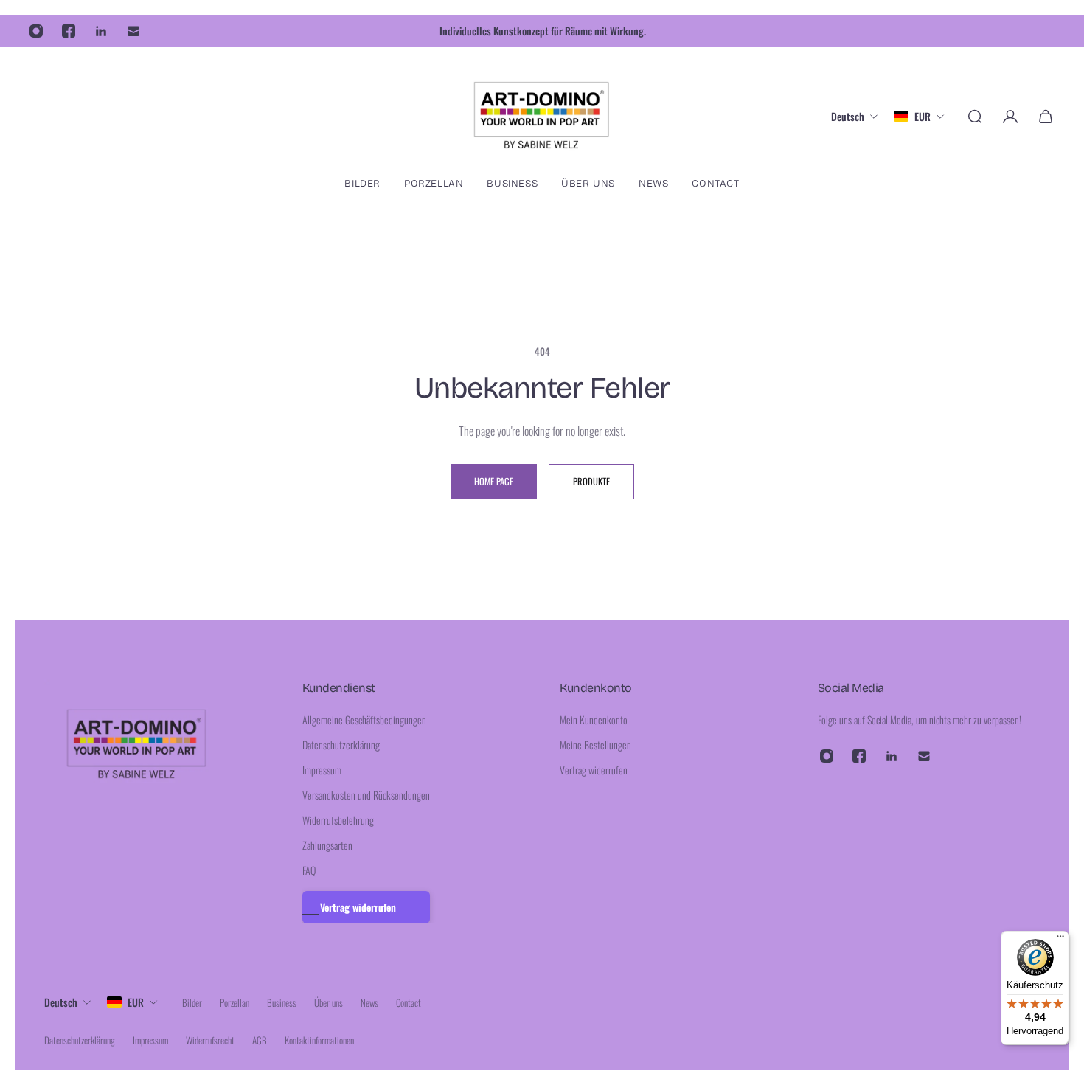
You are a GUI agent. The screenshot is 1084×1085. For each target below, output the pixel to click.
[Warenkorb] (1045, 116)
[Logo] (542, 116)
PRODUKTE (591, 481)
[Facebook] (68, 31)
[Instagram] (36, 31)
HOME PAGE (493, 481)
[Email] (133, 31)
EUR (136, 1002)
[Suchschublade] (975, 116)
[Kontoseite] (1010, 116)
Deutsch (60, 1002)
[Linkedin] (101, 31)
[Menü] (1060, 940)
